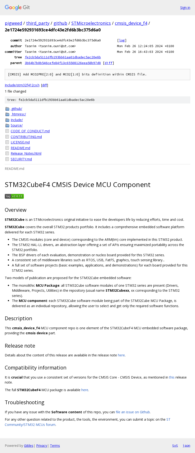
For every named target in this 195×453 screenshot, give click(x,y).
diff (108, 63)
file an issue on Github (133, 412)
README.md (20, 148)
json (186, 445)
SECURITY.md (21, 159)
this (172, 377)
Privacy (41, 445)
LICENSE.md (20, 142)
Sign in (185, 7)
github (60, 23)
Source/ (17, 125)
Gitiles (28, 445)
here (121, 355)
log (122, 40)
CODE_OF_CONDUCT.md (30, 131)
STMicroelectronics (91, 23)
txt (175, 445)
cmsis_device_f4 (131, 23)
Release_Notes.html (26, 153)
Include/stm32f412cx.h (22, 85)
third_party (37, 23)
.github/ (16, 108)
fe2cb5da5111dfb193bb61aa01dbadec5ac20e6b (63, 57)
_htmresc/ (18, 114)
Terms (55, 445)
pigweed (13, 23)
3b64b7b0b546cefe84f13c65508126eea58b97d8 (63, 63)
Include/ (17, 120)
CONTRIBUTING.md (26, 136)
